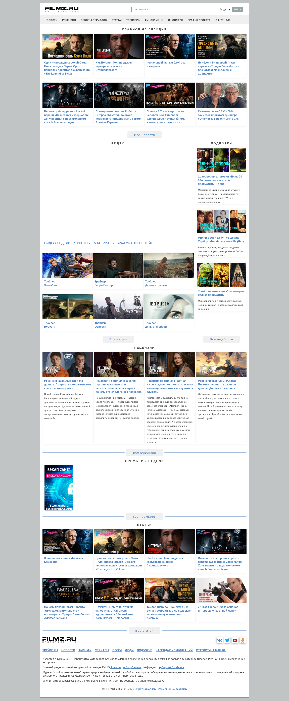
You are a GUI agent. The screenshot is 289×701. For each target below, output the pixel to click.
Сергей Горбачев (172, 667)
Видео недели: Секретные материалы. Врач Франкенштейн (98, 243)
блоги (117, 650)
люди (129, 650)
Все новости (144, 135)
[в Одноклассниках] (243, 640)
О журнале (223, 20)
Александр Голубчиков (125, 667)
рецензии (69, 20)
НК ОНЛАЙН (175, 20)
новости (51, 20)
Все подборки (221, 339)
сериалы (102, 650)
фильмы (84, 650)
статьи (117, 20)
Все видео (118, 339)
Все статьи (144, 630)
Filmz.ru (222, 659)
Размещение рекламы (172, 689)
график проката (199, 20)
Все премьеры (144, 516)
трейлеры (133, 20)
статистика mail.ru (211, 650)
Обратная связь (145, 689)
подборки (144, 650)
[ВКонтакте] (220, 640)
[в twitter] (227, 640)
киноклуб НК (154, 20)
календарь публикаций (174, 650)
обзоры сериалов (94, 20)
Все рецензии (144, 452)
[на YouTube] (235, 640)
